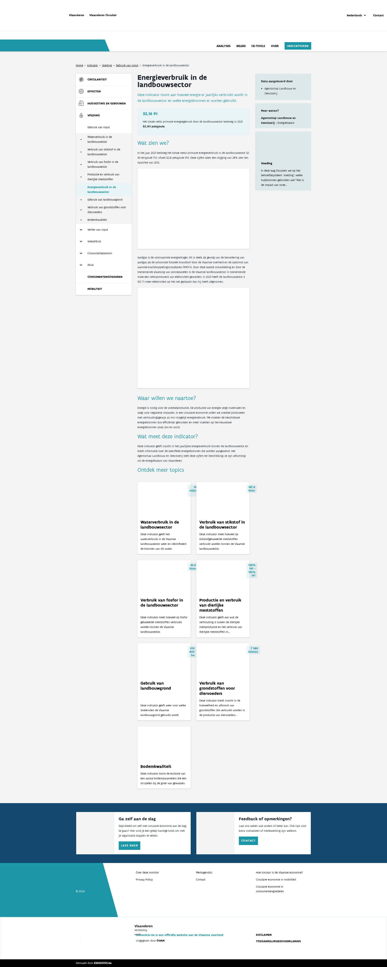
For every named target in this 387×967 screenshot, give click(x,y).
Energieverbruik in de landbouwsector (101, 189)
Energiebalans (286, 123)
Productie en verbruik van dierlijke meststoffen (103, 177)
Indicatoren (298, 46)
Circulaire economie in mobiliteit (276, 879)
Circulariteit (97, 79)
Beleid (241, 46)
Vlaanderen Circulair (103, 15)
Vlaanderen (76, 15)
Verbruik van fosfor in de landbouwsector (102, 164)
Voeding (107, 65)
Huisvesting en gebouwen (106, 103)
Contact (378, 15)
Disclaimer (264, 935)
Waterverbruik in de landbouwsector (99, 139)
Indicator (92, 65)
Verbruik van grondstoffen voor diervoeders (106, 209)
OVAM (160, 940)
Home (79, 65)
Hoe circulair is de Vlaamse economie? (279, 872)
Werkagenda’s (204, 872)
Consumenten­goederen (105, 277)
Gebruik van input (127, 65)
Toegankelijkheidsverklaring (278, 941)
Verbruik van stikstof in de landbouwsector (103, 152)
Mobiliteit (94, 289)
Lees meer (129, 845)
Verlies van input (97, 229)
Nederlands (354, 15)
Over (275, 46)
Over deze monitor (147, 872)
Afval (90, 265)
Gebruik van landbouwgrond (105, 199)
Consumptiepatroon (99, 253)
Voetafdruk (94, 241)
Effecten (94, 91)
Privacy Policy (144, 879)
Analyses (223, 46)
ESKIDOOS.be (102, 963)
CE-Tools (258, 46)
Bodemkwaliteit (97, 220)
